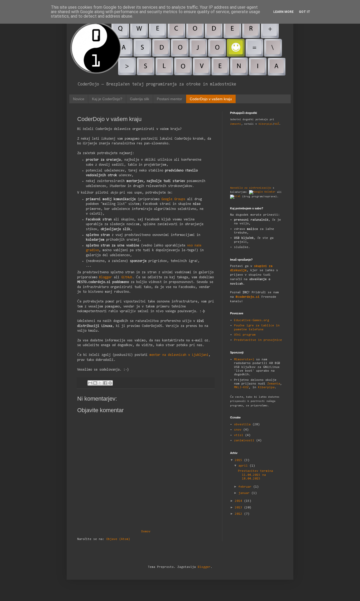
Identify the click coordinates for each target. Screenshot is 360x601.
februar (246, 486)
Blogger (105, 277)
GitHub (126, 277)
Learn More (283, 12)
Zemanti (235, 124)
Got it (304, 12)
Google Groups (173, 199)
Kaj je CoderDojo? (107, 99)
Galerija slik (139, 99)
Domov (145, 531)
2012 (239, 514)
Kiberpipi (266, 124)
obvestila (242, 424)
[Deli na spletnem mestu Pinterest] (110, 383)
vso (190, 245)
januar (245, 493)
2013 (239, 507)
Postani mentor (169, 99)
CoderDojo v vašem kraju (211, 99)
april (244, 465)
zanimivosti (244, 440)
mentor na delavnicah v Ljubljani (178, 355)
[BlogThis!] (95, 383)
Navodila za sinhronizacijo (250, 188)
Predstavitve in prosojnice (258, 340)
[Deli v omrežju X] (100, 383)
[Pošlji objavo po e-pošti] (90, 383)
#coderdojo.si (248, 297)
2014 (239, 501)
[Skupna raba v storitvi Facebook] (105, 383)
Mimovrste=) (244, 359)
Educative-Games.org (251, 320)
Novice (78, 99)
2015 (239, 460)
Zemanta (273, 383)
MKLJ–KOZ (241, 387)
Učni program (245, 334)
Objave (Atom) (118, 539)
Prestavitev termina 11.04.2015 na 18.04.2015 (255, 474)
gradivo (92, 250)
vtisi (238, 435)
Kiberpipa (266, 387)
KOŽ (276, 124)
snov (237, 429)
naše (197, 245)
